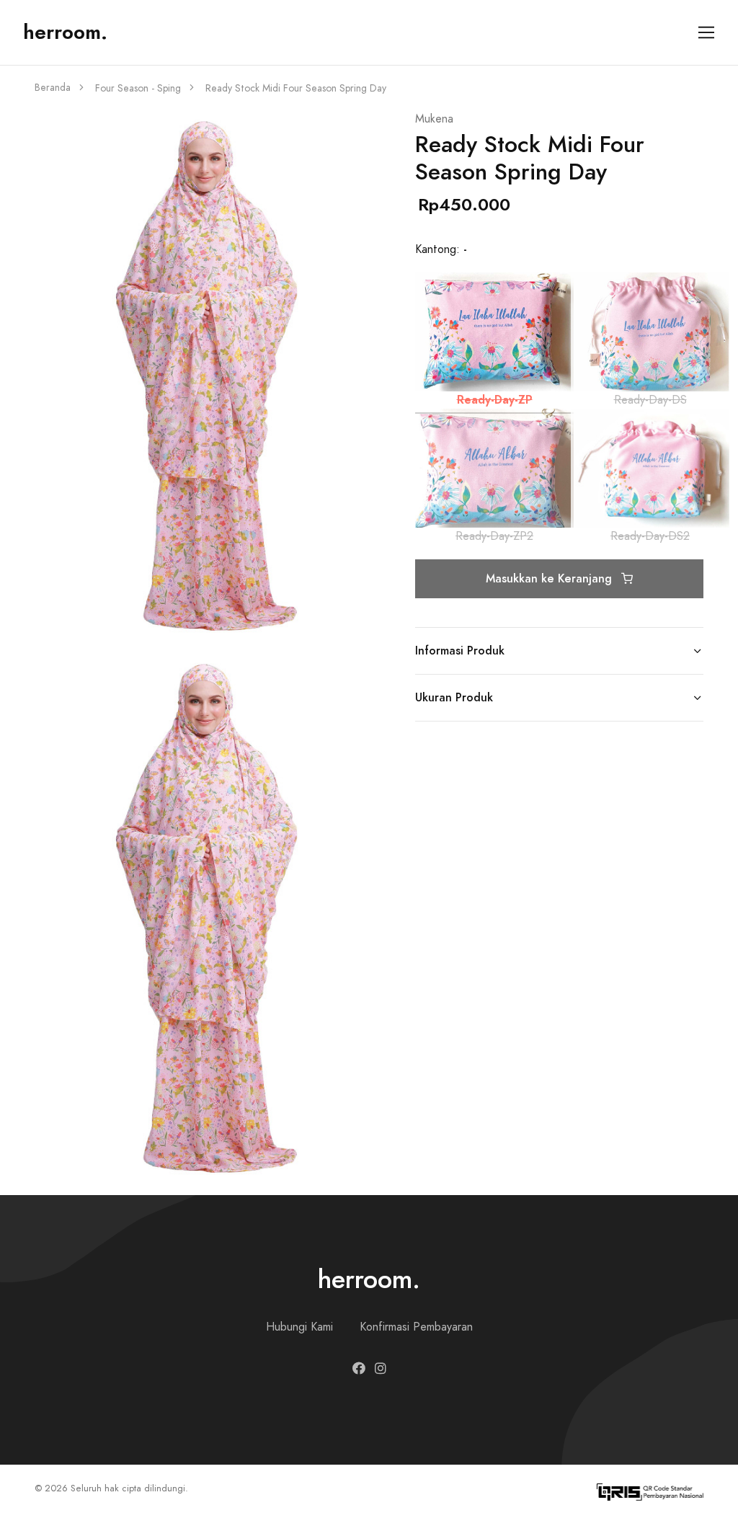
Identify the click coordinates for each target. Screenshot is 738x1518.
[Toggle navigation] (707, 33)
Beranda (53, 87)
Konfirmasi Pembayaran (416, 1327)
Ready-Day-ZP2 (494, 536)
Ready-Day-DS (650, 400)
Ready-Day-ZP (495, 399)
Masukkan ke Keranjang (550, 578)
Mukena (434, 119)
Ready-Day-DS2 (650, 536)
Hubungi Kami (299, 1327)
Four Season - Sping (138, 88)
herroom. (65, 32)
